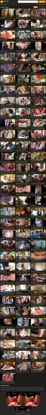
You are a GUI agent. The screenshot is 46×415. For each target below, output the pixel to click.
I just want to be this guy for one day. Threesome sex (23, 304)
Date (39, 7)
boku (22, 389)
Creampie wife (2, 83)
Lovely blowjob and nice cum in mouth (22, 337)
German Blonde (3, 28)
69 (9, 261)
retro (27, 316)
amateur (6, 84)
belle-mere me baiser (4, 50)
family (7, 387)
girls (29, 387)
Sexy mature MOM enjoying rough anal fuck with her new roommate (38, 216)
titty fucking (35, 140)
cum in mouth (41, 371)
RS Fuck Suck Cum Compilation (5, 139)
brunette (26, 18)
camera (37, 389)
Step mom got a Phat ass (35, 194)
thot (33, 195)
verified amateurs (27, 195)
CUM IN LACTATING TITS (35, 271)
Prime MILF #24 (33, 172)
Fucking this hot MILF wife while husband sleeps (23, 172)
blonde (11, 40)
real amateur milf (25, 283)
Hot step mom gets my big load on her (22, 293)
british (43, 18)
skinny (41, 84)
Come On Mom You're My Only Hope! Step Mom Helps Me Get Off (23, 271)
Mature (32, 238)
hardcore (12, 29)
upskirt (32, 29)
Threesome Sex (33, 139)
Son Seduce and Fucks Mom (5, 161)
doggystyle (5, 73)
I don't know (33, 359)
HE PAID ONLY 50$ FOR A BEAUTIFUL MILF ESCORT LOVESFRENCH (38, 348)
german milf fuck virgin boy (5, 337)
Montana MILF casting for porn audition (37, 249)
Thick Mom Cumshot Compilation (36, 50)
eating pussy (15, 162)
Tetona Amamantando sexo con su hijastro (23, 116)
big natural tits (43, 250)
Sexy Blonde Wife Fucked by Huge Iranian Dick (38, 304)
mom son (25, 151)
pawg (10, 316)
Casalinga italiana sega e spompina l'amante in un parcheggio (7, 150)
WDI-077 (17, 238)
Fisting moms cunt (34, 337)
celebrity (42, 40)
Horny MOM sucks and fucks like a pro (22, 139)
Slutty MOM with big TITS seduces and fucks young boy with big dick (7, 359)
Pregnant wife (2, 304)
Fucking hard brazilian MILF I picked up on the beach (23, 326)
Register (40, 4)
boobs (8, 389)
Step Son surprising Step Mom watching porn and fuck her (7, 172)
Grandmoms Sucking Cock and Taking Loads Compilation (23, 61)
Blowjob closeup (18, 127)
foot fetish (12, 128)
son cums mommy (30, 151)
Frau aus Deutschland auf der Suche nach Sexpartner (38, 227)
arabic (38, 206)
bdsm (38, 18)
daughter (12, 387)
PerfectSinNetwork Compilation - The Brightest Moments (38, 17)
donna (26, 389)
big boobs (25, 51)
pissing (41, 18)
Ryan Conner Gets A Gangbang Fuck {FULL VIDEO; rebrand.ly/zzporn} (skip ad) (7, 94)
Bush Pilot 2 (18, 216)
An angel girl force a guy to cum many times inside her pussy (7, 293)
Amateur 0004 (2, 17)
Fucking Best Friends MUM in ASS (6, 61)
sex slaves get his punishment (36, 260)
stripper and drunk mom (35, 28)
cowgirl (10, 29)
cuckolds (33, 387)
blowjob (7, 18)
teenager (9, 294)
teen (31, 84)
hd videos (11, 18)
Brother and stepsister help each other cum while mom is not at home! (7, 227)
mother (19, 239)
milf (18, 18)
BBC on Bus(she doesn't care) (21, 249)
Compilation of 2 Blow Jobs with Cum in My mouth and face (23, 194)
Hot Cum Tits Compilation (35, 315)
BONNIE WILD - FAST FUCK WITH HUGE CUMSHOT (23, 282)
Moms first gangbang (34, 150)
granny (20, 387)
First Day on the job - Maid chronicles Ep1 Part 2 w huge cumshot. (38, 127)
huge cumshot (24, 206)
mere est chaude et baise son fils (21, 17)
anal (40, 173)
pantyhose (8, 128)
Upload (42, 1)
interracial (22, 62)
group (42, 206)
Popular (35, 7)
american (26, 217)
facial (32, 51)
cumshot (35, 18)
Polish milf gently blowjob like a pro (6, 116)
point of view (20, 195)
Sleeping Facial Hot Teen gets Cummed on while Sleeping (23, 370)
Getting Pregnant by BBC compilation (22, 161)
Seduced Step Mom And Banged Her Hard (23, 39)
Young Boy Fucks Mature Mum (21, 83)
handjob (42, 106)
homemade (4, 18)
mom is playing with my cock (5, 315)
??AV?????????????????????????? (21, 105)
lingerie (12, 73)
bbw (39, 51)
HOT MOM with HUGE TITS (20, 227)
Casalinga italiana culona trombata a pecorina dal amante (23, 183)
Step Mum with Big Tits (34, 282)
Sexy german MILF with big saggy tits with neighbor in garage (38, 183)
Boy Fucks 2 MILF (18, 28)
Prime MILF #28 (18, 315)
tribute (32, 39)
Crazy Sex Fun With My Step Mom (36, 116)
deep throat (15, 18)
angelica (18, 389)
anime (28, 51)
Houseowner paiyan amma (5, 260)
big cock (26, 40)
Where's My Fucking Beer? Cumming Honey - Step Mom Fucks (7, 105)
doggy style (28, 73)
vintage (41, 73)
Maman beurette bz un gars (35, 293)
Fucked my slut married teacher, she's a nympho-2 (38, 161)
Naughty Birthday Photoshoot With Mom (22, 260)
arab (16, 72)
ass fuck (35, 206)
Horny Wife (33, 94)
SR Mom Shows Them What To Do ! (37, 83)
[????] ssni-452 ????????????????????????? (7, 72)
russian (35, 84)
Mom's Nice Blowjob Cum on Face (21, 150)
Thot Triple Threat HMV (19, 50)
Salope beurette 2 (3, 271)
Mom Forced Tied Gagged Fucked (36, 370)
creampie (12, 294)
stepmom (6, 95)
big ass (12, 95)
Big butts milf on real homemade (21, 348)
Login (44, 4)
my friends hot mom (34, 128)
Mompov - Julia (2, 370)
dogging (43, 294)
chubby (43, 338)
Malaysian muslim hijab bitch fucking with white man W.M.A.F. (7, 381)
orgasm (34, 29)
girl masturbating (13, 206)
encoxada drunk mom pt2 (4, 205)
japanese (25, 387)
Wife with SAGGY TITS (4, 194)
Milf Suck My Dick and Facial (20, 205)
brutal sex (38, 151)
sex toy (43, 261)
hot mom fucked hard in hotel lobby (6, 216)
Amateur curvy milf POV (20, 94)
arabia (38, 387)
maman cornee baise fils (35, 61)
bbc (28, 62)
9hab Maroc (33, 205)
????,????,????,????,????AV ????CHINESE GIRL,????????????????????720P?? (7, 348)
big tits (23, 51)
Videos (5, 4)
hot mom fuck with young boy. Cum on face (38, 326)
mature (3, 51)
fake (42, 387)
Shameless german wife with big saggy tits (7, 249)
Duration (43, 7)
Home (2, 4)
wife (6, 305)
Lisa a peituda (33, 105)
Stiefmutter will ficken (4, 39)
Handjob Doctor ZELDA (19, 359)
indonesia (3, 389)
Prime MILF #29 (33, 72)
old (34, 389)
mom (1, 18)
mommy (3, 387)
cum (22, 195)
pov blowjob (40, 128)
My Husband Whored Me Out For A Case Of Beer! (7, 238)
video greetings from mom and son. (6, 326)
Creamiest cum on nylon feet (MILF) (6, 127)
